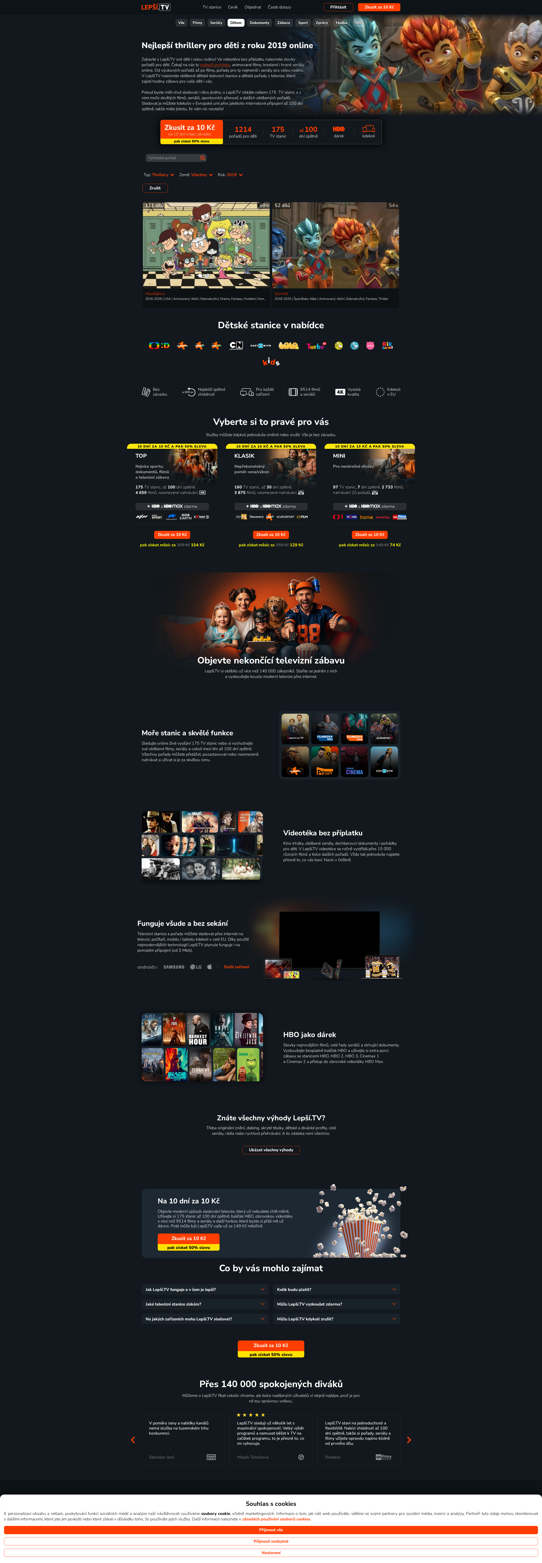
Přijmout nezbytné (271, 1541)
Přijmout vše (271, 1530)
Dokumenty (259, 22)
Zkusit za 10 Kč (379, 7)
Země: (193, 175)
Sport (303, 22)
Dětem (236, 22)
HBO (359, 22)
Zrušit (155, 188)
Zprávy (322, 22)
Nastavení (271, 1553)
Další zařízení (236, 967)
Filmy (197, 22)
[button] (133, 1440)
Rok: (228, 175)
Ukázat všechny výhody (271, 1150)
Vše (181, 22)
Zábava (283, 22)
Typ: (156, 175)
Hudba (341, 22)
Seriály (216, 22)
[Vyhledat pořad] (202, 157)
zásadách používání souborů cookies (276, 1519)
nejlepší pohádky (215, 65)
